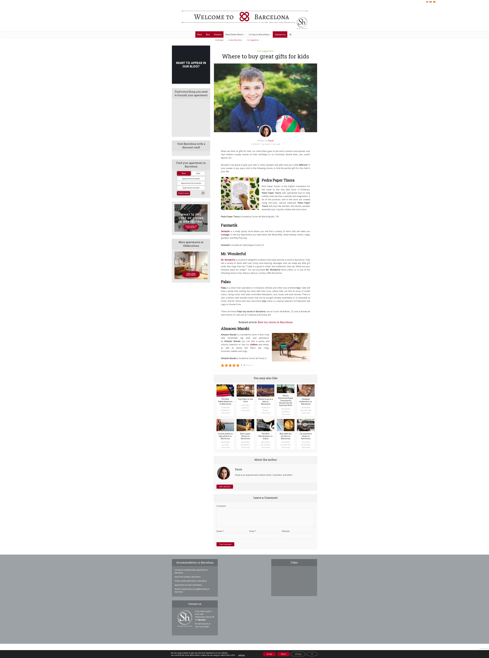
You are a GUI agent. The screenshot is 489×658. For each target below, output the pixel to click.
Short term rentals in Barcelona (187, 577)
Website (286, 531)
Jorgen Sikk (307, 410)
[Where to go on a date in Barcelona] (265, 390)
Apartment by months (191, 183)
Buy (208, 34)
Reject (283, 654)
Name (220, 531)
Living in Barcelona (259, 34)
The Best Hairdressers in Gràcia (265, 436)
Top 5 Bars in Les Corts (245, 400)
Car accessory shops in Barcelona (306, 436)
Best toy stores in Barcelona (275, 322)
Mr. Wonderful (228, 259)
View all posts (224, 486)
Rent (199, 34)
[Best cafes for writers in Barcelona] (285, 425)
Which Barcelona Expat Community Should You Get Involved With (285, 400)
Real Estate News (234, 34)
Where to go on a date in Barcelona (265, 401)
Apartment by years (191, 178)
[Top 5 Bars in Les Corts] (245, 390)
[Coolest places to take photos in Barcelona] (225, 425)
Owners (218, 34)
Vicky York (287, 445)
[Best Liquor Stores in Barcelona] (245, 425)
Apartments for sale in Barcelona (188, 585)
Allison (286, 411)
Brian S (246, 408)
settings (241, 655)
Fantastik (225, 231)
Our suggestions (265, 51)
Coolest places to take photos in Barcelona (225, 436)
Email (252, 531)
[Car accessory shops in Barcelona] (306, 425)
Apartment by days (191, 188)
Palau (223, 287)
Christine (266, 445)
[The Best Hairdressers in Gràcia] (265, 425)
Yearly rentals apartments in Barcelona (191, 581)
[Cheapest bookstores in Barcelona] (306, 390)
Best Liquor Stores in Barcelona (245, 436)
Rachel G (226, 410)
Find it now (183, 193)
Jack (266, 410)
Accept (269, 654)
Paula (271, 140)
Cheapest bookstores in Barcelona (306, 401)
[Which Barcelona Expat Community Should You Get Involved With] (285, 388)
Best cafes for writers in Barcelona (286, 436)
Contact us (280, 34)
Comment (221, 506)
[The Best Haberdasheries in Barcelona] (225, 390)
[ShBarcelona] (245, 17)
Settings (298, 654)
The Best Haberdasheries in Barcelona (225, 401)
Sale (198, 173)
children (254, 344)
